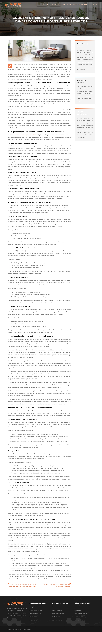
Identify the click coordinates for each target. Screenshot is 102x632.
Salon (45, 5)
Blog (95, 5)
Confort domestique (82, 5)
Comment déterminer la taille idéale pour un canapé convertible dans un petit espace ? (22, 585)
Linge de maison (64, 5)
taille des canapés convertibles (27, 135)
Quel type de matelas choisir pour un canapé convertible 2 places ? (56, 585)
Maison (53, 5)
